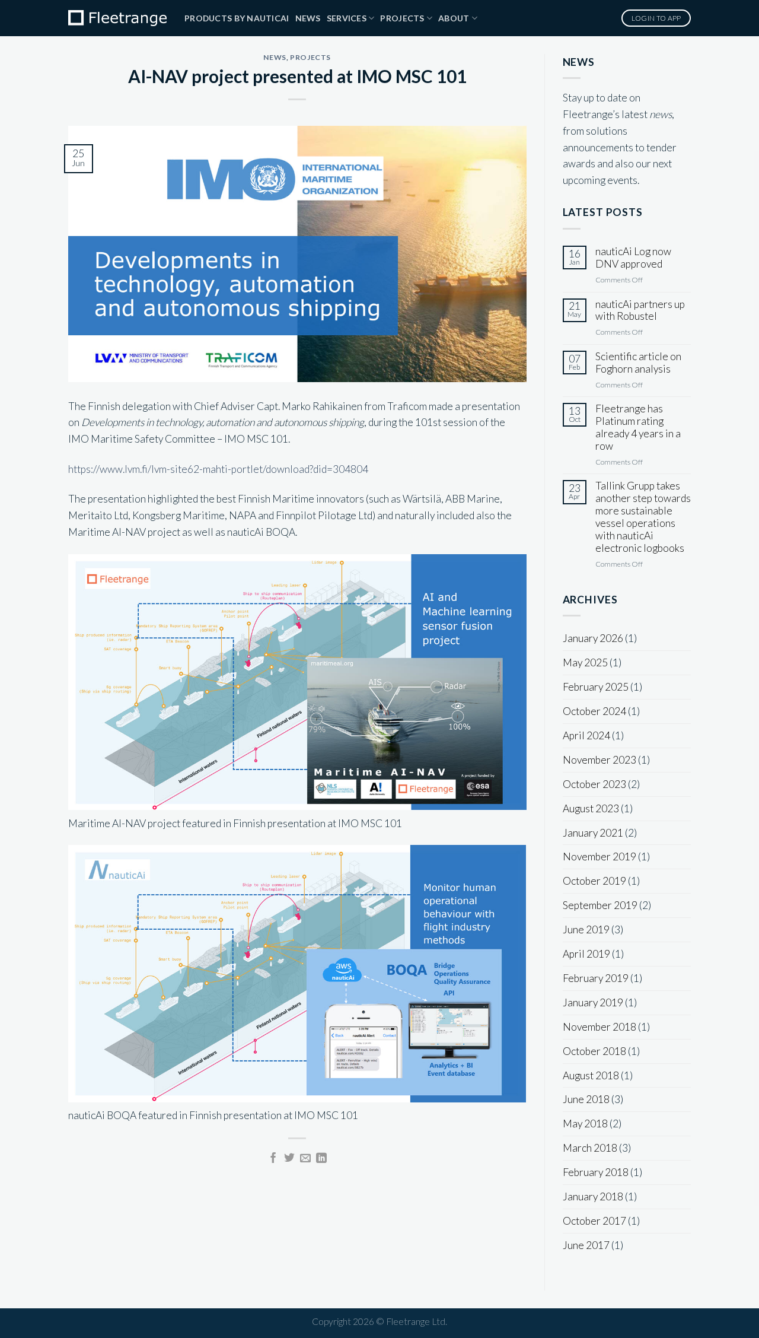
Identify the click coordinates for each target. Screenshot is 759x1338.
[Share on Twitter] (289, 1159)
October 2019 (594, 881)
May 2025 (585, 662)
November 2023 (599, 760)
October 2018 (594, 1051)
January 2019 (593, 1002)
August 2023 (591, 808)
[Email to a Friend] (305, 1159)
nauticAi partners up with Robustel (640, 310)
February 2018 (596, 1172)
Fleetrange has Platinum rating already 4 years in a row (638, 427)
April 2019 (586, 954)
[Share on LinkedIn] (321, 1159)
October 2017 (594, 1221)
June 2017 (586, 1245)
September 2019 (600, 905)
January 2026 (593, 638)
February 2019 (596, 978)
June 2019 (586, 929)
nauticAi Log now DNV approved (633, 258)
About (453, 18)
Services (346, 18)
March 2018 (590, 1148)
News (308, 18)
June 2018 (586, 1099)
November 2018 (599, 1027)
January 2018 (593, 1196)
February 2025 (596, 687)
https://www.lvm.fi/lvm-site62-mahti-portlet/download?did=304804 (218, 469)
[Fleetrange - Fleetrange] (117, 18)
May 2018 (585, 1123)
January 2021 (593, 833)
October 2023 (594, 784)
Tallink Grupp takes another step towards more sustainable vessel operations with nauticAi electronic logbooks (643, 517)
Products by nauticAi (236, 18)
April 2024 (586, 735)
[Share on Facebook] (273, 1159)
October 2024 (594, 711)
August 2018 (591, 1075)
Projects (402, 18)
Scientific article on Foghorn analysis (638, 363)
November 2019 (599, 856)
